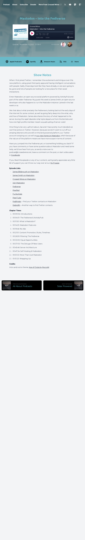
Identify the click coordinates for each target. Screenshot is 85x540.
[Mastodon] (75, 4)
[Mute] (37, 34)
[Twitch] (80, 4)
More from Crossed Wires (49, 4)
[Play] (32, 33)
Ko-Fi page (54, 163)
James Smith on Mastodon (23, 175)
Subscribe (24, 4)
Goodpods (15, 155)
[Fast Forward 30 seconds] (48, 34)
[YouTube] (70, 4)
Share (48, 37)
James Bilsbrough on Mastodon (26, 172)
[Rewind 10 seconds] (40, 34)
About (14, 4)
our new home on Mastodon (48, 136)
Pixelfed (16, 190)
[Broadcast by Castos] (70, 37)
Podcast (6, 4)
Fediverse (17, 187)
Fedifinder (17, 202)
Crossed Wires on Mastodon (24, 179)
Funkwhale (17, 194)
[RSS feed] (65, 4)
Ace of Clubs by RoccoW (39, 267)
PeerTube (17, 198)
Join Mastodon (19, 183)
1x (44, 34)
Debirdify (16, 205)
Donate (33, 4)
